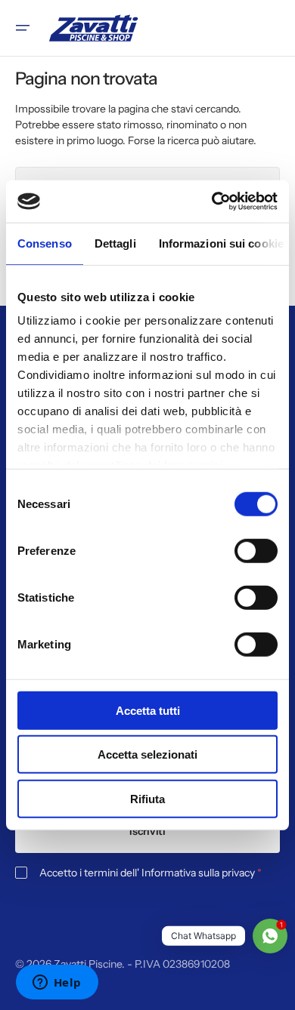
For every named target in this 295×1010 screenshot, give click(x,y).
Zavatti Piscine (88, 964)
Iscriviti (147, 831)
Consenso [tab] (44, 242)
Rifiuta (147, 798)
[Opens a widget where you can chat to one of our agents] (56, 983)
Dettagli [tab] (115, 242)
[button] (22, 28)
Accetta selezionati (147, 754)
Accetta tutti (148, 710)
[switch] (256, 550)
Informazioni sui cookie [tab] (221, 242)
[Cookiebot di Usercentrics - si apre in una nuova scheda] (212, 201)
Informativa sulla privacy (198, 872)
